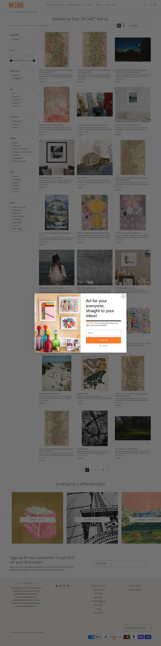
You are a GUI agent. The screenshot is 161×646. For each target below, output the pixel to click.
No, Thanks (103, 346)
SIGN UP (103, 340)
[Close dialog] (123, 296)
